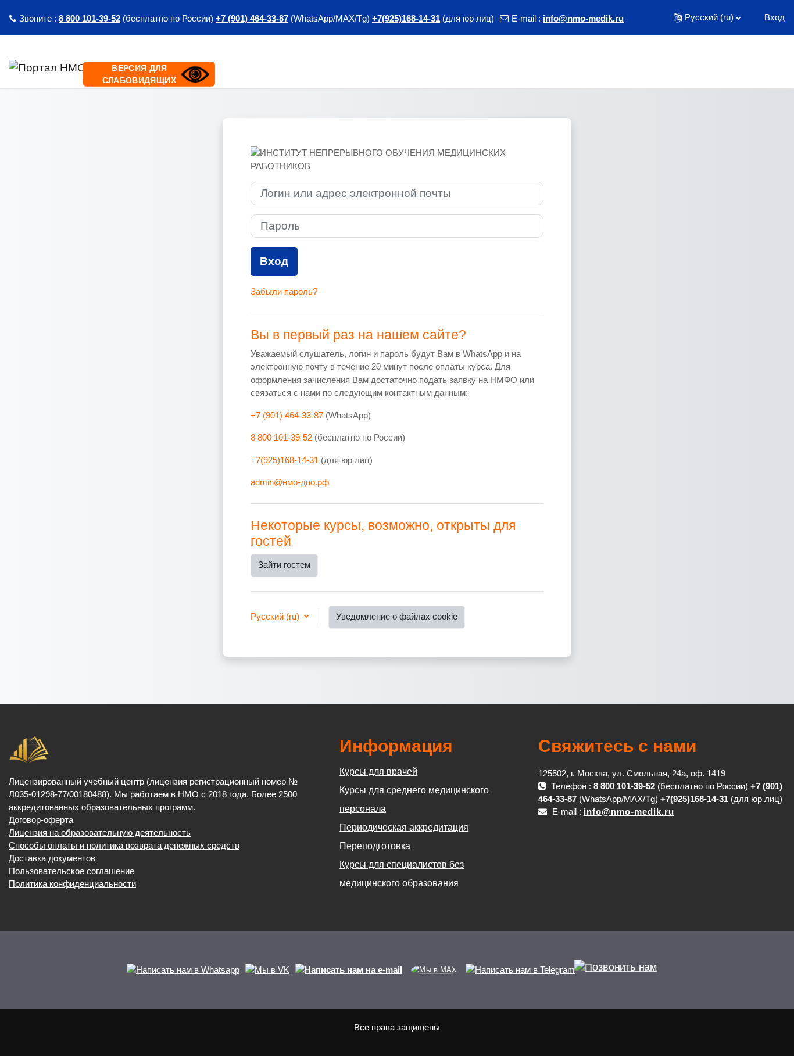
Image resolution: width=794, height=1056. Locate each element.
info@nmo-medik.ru (583, 18)
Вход (774, 17)
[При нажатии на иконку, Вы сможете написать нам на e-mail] (348, 970)
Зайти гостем (284, 565)
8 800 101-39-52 (89, 18)
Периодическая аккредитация (403, 827)
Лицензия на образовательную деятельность (100, 832)
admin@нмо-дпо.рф (290, 482)
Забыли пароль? (284, 291)
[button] (707, 17)
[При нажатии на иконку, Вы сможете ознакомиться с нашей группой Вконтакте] (267, 970)
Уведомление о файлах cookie (396, 616)
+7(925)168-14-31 (406, 18)
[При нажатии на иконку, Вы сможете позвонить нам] (615, 973)
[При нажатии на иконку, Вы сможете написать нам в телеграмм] (520, 970)
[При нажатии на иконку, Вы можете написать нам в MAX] (434, 970)
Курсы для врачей (378, 771)
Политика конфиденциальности (72, 884)
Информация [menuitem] (740, 66)
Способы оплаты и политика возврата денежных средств (124, 845)
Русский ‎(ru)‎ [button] (276, 616)
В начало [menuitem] (686, 66)
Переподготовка (374, 846)
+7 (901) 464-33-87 (252, 18)
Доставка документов (52, 858)
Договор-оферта (41, 820)
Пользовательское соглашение (71, 871)
